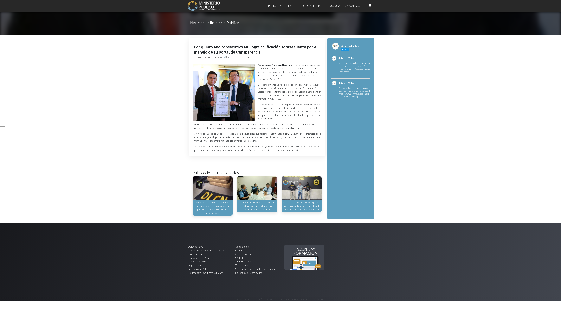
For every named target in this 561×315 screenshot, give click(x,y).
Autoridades (288, 5)
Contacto (240, 250)
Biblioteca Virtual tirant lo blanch (205, 272)
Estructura (332, 5)
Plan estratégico (197, 254)
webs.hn (319, 299)
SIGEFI (239, 257)
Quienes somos (196, 246)
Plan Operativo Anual (199, 257)
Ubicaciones (242, 246)
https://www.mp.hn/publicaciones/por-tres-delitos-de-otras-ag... (355, 95)
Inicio (272, 5)
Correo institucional (246, 254)
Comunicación (354, 5)
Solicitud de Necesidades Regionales (255, 269)
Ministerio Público (346, 58)
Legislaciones (195, 265)
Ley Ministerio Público (200, 261)
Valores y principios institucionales (207, 250)
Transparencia (311, 5)
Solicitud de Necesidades (248, 272)
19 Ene (358, 58)
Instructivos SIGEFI (198, 269)
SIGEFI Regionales (245, 261)
